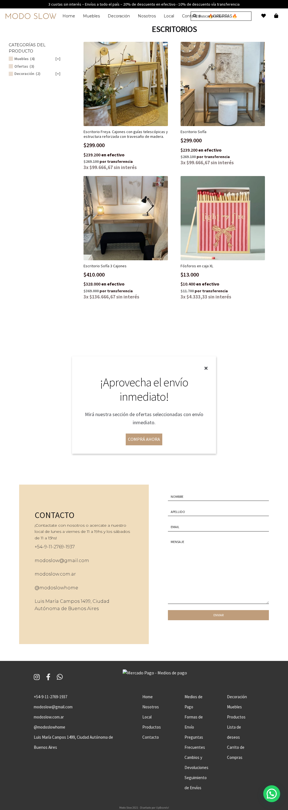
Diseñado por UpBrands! (154, 807)
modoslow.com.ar (55, 574)
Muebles (91, 16)
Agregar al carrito (130, 83)
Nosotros (147, 16)
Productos (151, 727)
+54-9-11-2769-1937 (50, 696)
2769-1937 (64, 546)
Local (169, 16)
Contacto (150, 737)
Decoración (119, 16)
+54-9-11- (44, 546)
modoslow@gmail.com (62, 560)
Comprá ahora (144, 439)
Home (68, 16)
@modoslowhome (56, 587)
